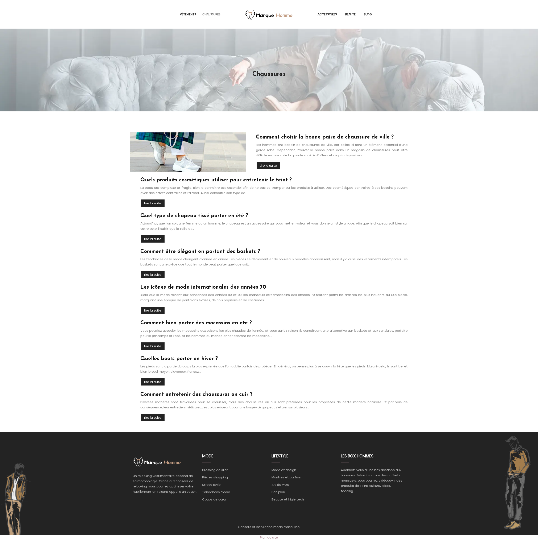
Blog (368, 14)
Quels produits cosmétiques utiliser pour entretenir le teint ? (216, 180)
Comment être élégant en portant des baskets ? (200, 251)
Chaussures (211, 14)
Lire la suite (268, 165)
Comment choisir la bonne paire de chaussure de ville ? (325, 137)
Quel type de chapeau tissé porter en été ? (194, 215)
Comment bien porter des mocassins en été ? (196, 323)
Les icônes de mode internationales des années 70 (203, 287)
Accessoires (327, 14)
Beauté (350, 14)
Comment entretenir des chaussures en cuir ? (196, 394)
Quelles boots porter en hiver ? (179, 358)
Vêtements (188, 14)
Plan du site (269, 537)
